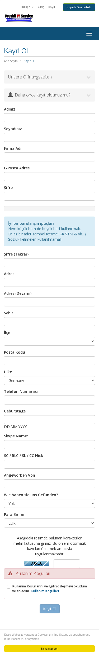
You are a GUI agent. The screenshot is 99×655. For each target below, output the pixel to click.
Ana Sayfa (11, 61)
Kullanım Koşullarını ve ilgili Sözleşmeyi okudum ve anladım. (49, 588)
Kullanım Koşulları (45, 591)
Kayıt (51, 7)
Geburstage (15, 411)
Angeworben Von (19, 475)
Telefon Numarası (21, 391)
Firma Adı (12, 148)
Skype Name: (16, 435)
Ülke (8, 371)
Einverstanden (49, 648)
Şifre (8, 187)
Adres (9, 273)
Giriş (41, 7)
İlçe (7, 332)
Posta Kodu (14, 352)
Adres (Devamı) (17, 293)
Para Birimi (14, 514)
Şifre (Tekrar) (16, 254)
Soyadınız (13, 128)
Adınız (9, 109)
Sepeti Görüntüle (79, 7)
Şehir (8, 312)
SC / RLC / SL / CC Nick (23, 455)
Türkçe (25, 7)
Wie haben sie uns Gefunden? (31, 494)
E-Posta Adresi (17, 167)
